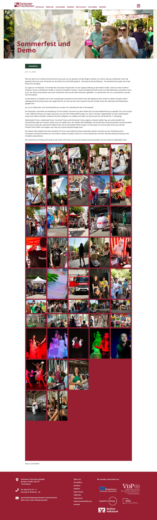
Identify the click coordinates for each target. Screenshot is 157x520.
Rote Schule (81, 7)
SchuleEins (60, 7)
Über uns (50, 7)
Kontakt (102, 7)
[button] (138, 6)
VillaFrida (92, 7)
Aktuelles (39, 7)
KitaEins (70, 7)
